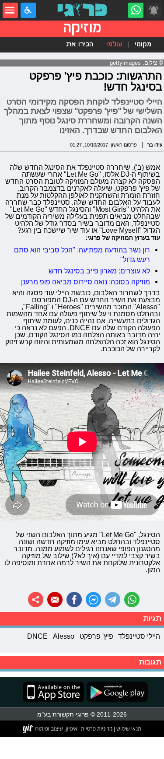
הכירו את (79, 44)
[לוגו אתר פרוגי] (82, 10)
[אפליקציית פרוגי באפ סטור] (53, 692)
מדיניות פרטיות (96, 728)
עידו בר (154, 145)
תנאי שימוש (128, 728)
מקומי (143, 44)
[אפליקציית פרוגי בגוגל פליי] (116, 692)
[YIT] (50, 728)
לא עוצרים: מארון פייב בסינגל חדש (99, 271)
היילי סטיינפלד (139, 636)
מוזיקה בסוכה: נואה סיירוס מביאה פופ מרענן (85, 282)
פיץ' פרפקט (96, 636)
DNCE (37, 636)
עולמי (114, 44)
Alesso (63, 636)
